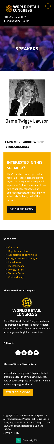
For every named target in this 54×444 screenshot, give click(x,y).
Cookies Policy (16, 277)
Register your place (18, 251)
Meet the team (16, 266)
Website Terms (16, 273)
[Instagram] (30, 352)
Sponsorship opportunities (22, 255)
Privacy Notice (16, 270)
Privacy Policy (12, 432)
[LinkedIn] (24, 352)
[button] (48, 6)
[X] (18, 352)
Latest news (14, 262)
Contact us (14, 247)
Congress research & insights (23, 258)
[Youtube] (36, 352)
